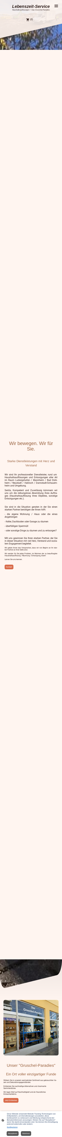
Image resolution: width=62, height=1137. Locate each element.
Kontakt (9, 567)
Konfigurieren (12, 1127)
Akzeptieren (12, 1133)
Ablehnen (26, 1133)
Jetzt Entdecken (11, 1100)
